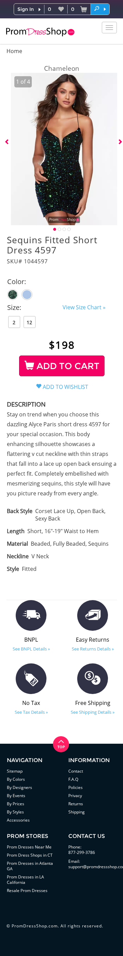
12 (29, 322)
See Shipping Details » (92, 712)
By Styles (15, 812)
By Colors (16, 779)
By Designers (19, 787)
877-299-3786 (81, 852)
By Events (16, 795)
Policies (75, 787)
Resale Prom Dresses (27, 890)
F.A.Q (73, 779)
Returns (75, 804)
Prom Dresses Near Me (29, 847)
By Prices (15, 804)
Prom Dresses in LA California (25, 879)
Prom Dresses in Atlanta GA (30, 866)
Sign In (25, 9)
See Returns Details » (93, 649)
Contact (75, 771)
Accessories (18, 820)
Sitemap (15, 771)
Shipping (76, 812)
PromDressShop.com (35, 926)
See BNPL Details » (31, 649)
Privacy (75, 795)
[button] (100, 9)
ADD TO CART (66, 366)
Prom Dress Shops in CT (30, 855)
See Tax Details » (31, 712)
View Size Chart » (84, 307)
